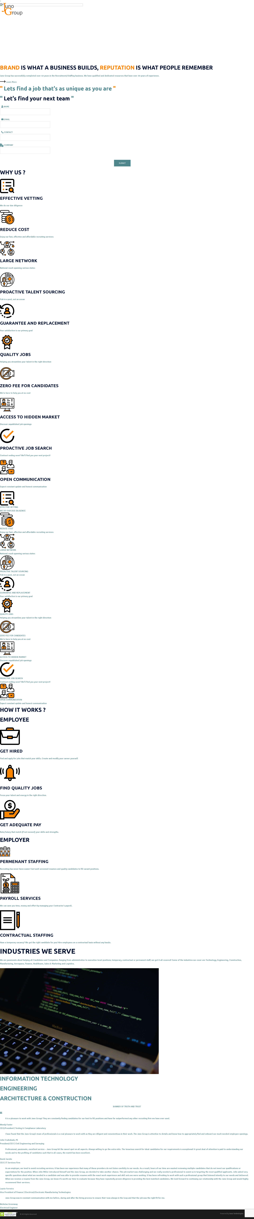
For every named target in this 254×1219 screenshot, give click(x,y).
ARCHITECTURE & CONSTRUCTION (46, 1098)
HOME (27, 9)
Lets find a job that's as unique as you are (58, 88)
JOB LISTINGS (51, 9)
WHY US (64, 9)
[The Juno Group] (11, 9)
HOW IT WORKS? (77, 9)
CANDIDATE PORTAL (122, 9)
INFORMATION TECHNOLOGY (39, 1078)
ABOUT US (38, 9)
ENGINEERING (18, 1088)
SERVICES (92, 9)
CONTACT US (105, 9)
